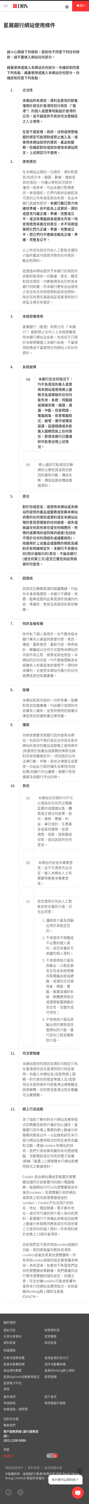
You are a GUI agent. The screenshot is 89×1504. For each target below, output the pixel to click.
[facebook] (20, 1492)
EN (48, 1456)
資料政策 (34, 1467)
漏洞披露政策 (53, 1467)
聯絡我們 (9, 1425)
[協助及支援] (67, 6)
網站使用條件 (14, 1467)
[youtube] (8, 1492)
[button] (12, 1455)
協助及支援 (11, 1419)
